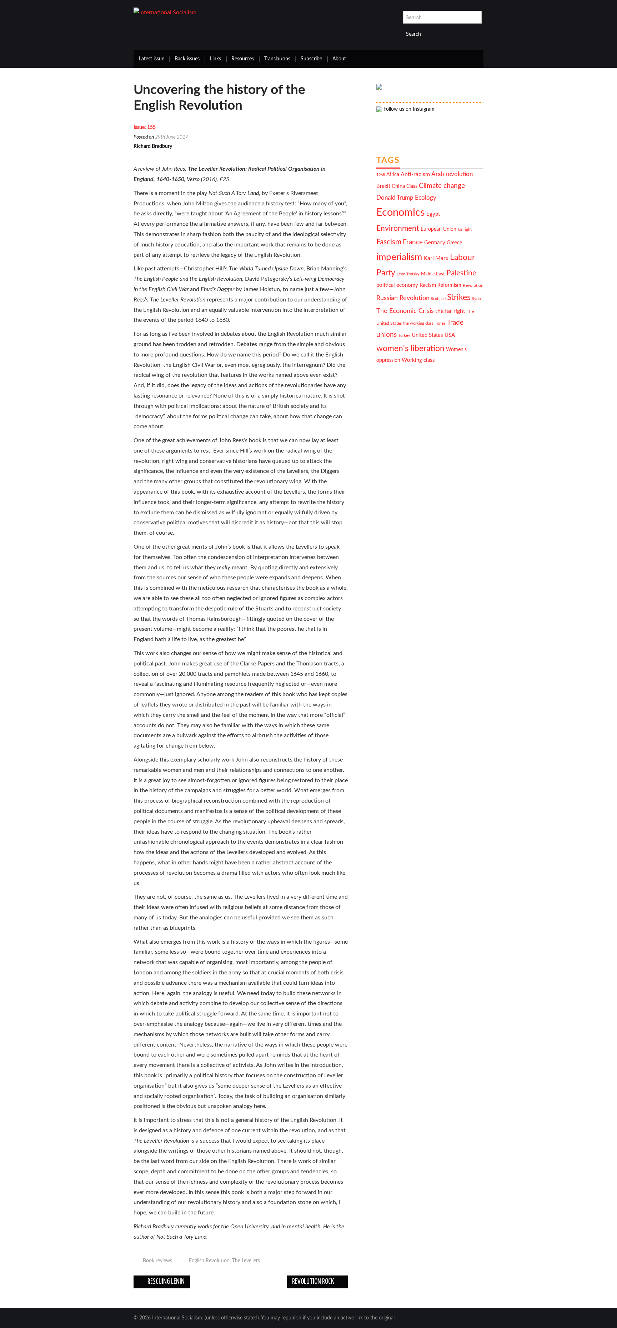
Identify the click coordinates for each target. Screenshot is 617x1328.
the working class (418, 323)
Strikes (459, 297)
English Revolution (209, 1260)
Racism (428, 285)
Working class (418, 360)
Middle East (433, 274)
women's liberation (410, 348)
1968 (380, 175)
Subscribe (311, 58)
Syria (476, 299)
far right (465, 229)
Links (215, 58)
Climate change (442, 186)
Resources (242, 58)
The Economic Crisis (405, 311)
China (398, 186)
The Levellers (246, 1260)
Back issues (187, 58)
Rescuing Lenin (165, 1281)
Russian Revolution (403, 298)
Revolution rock (313, 1281)
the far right (450, 311)
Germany (434, 242)
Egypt (433, 214)
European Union (438, 229)
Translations (277, 58)
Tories (440, 323)
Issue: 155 (145, 127)
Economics (400, 212)
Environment (397, 228)
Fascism (388, 242)
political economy (397, 285)
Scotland (438, 299)
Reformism (449, 285)
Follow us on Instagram (408, 109)
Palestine (461, 273)
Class (411, 186)
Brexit (383, 186)
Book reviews (157, 1260)
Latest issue (151, 58)
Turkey (404, 336)
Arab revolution (452, 174)
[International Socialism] (165, 12)
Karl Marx (435, 258)
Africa (392, 174)
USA (450, 335)
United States (427, 335)
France (413, 242)
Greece (454, 242)
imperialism (399, 257)
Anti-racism (415, 174)
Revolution (473, 286)
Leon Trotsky (408, 274)
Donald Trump (394, 198)
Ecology (425, 198)
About (339, 58)
